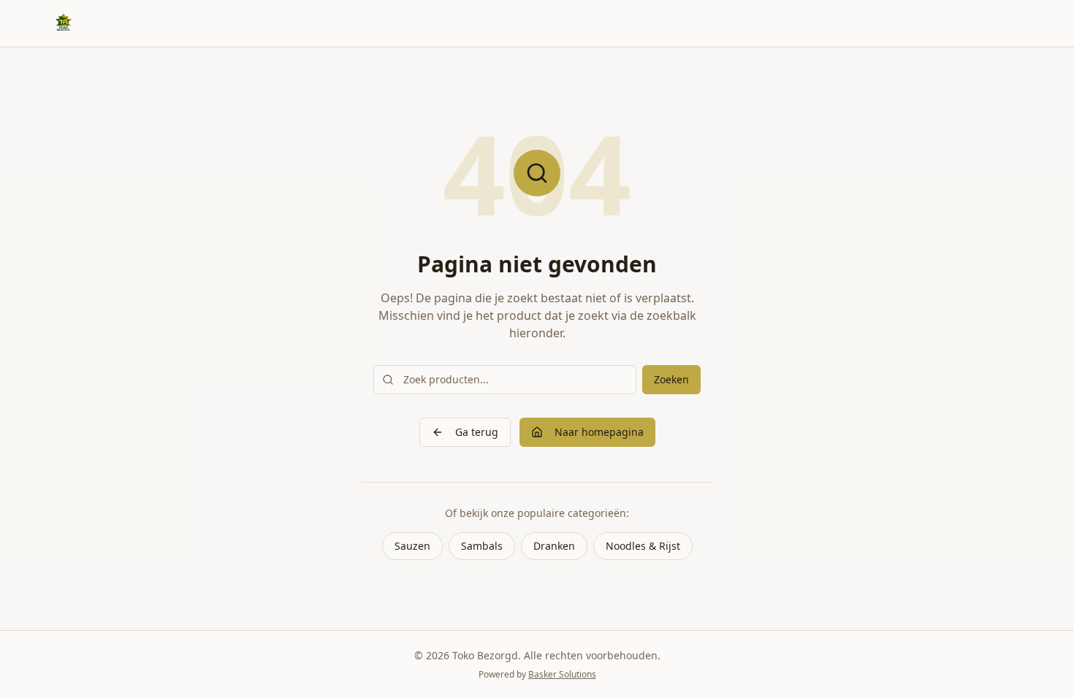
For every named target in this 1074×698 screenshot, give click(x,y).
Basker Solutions (562, 674)
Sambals (482, 546)
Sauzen (412, 546)
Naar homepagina (599, 432)
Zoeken (671, 379)
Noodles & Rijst (643, 546)
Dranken (554, 546)
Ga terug (476, 432)
